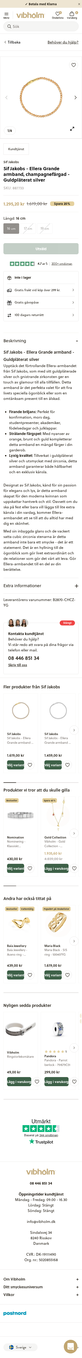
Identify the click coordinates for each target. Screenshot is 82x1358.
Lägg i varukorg (56, 868)
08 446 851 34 (23, 657)
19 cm (45, 228)
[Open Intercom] (70, 1346)
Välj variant (15, 765)
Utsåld (41, 248)
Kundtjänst (16, 149)
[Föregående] (6, 97)
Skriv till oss (17, 664)
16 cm (11, 228)
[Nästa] (75, 97)
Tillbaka (14, 42)
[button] (41, 290)
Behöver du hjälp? (63, 42)
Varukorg (72, 15)
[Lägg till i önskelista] (73, 64)
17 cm (28, 228)
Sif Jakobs (11, 161)
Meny (6, 17)
